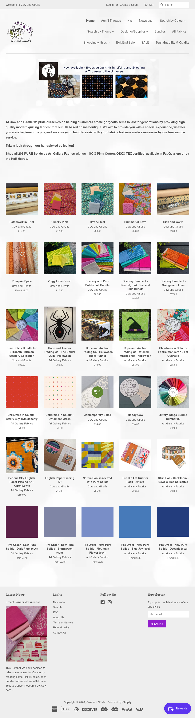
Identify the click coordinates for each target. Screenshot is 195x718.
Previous (14, 82)
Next (181, 82)
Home (90, 20)
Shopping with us (95, 42)
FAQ (55, 612)
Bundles (160, 31)
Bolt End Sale (125, 42)
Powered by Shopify (119, 702)
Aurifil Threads (111, 20)
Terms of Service (63, 622)
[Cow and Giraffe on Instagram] (109, 603)
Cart (151, 4)
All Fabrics (179, 31)
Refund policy (61, 627)
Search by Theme (99, 31)
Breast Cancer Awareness (23, 601)
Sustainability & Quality (172, 42)
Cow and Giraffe (96, 702)
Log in (110, 4)
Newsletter (146, 20)
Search (57, 607)
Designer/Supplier (133, 31)
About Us (58, 617)
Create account (129, 4)
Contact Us (59, 632)
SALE (145, 42)
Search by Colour (172, 20)
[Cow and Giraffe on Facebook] (102, 603)
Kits (130, 20)
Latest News (15, 594)
